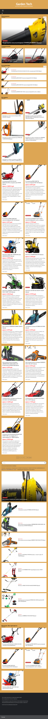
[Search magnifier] (45, 463)
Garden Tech (24, 4)
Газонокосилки (5, 57)
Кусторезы (4, 112)
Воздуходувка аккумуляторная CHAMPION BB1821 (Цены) (21, 43)
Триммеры (20, 553)
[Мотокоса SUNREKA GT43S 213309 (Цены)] (9, 615)
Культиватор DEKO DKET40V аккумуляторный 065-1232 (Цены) (24, 78)
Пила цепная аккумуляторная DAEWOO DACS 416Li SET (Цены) (31, 540)
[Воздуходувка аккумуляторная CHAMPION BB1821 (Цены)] (24, 31)
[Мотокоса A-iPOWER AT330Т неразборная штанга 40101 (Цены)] (9, 570)
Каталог (3, 717)
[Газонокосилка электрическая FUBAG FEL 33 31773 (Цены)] (35, 55)
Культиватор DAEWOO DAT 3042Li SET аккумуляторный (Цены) (24, 91)
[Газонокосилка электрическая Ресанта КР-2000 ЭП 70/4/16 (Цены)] (13, 55)
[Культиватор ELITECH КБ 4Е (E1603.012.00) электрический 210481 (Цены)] (13, 172)
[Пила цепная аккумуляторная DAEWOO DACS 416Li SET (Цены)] (35, 353)
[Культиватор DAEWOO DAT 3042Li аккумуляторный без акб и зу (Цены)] (6, 84)
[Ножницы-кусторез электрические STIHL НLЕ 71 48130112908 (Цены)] (13, 128)
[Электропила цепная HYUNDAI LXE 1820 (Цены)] (35, 317)
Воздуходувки (5, 40)
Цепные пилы (5, 323)
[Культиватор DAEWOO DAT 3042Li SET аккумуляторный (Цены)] (6, 91)
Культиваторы (13, 76)
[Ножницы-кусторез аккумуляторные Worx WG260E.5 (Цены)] (13, 106)
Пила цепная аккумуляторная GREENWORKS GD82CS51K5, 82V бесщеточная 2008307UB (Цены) (10, 364)
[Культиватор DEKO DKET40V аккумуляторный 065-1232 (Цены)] (6, 77)
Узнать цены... (5, 199)
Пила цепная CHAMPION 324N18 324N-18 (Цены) (14, 499)
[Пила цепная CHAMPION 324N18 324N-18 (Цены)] (13, 317)
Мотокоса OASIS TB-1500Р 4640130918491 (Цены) (29, 585)
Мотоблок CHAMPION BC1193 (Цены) (34, 254)
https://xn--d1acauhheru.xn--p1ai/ (9, 469)
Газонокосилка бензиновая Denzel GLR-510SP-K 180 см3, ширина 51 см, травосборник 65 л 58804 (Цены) (12, 436)
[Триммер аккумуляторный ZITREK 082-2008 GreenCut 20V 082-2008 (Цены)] (9, 600)
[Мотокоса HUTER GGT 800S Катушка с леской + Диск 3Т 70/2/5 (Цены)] (9, 555)
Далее (30, 457)
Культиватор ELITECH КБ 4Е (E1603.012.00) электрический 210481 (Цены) (11, 183)
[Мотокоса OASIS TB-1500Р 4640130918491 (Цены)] (9, 585)
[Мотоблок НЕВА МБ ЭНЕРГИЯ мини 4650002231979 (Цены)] (13, 245)
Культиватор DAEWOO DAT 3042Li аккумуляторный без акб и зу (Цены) (25, 84)
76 (27, 457)
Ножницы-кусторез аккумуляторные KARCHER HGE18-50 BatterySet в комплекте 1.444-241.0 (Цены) (34, 117)
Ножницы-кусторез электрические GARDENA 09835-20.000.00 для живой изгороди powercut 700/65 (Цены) (35, 139)
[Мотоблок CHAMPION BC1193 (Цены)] (35, 245)
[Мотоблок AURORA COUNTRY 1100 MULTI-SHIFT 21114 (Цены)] (13, 281)
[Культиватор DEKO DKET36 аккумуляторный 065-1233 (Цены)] (6, 70)
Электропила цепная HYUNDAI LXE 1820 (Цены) (28, 509)
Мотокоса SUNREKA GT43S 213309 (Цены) (27, 615)
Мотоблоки (4, 251)
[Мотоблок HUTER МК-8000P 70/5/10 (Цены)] (35, 281)
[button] (3, 10)
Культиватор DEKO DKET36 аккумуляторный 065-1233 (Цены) (24, 71)
